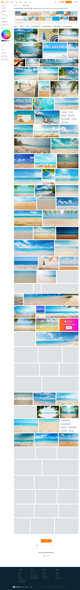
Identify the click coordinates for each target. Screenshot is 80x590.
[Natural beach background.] (67, 191)
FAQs (43, 571)
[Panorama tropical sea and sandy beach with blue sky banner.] (57, 339)
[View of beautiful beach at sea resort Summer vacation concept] (67, 161)
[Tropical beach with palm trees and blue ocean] (48, 412)
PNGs (28, 26)
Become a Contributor (46, 577)
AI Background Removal (22, 581)
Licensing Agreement (33, 571)
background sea (63, 427)
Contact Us (44, 573)
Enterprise (19, 575)
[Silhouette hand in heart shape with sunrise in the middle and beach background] (19, 62)
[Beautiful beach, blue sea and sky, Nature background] (26, 35)
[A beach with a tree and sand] (48, 177)
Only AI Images (5, 14)
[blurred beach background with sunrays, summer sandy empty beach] (46, 277)
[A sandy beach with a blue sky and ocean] (24, 439)
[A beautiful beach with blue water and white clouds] (46, 482)
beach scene (71, 112)
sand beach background (57, 26)
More (30, 2)
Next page (46, 540)
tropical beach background (46, 26)
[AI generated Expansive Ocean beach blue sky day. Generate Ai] (50, 355)
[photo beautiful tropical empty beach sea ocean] (24, 339)
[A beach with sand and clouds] (67, 203)
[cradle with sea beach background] (26, 89)
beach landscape (64, 430)
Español (57, 573)
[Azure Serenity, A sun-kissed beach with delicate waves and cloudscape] (67, 453)
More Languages (58, 578)
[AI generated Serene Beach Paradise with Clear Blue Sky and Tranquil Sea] (34, 248)
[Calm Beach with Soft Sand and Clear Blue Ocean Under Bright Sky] (67, 399)
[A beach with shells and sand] (18, 299)
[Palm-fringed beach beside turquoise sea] (25, 412)
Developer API (20, 578)
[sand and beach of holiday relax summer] (49, 426)
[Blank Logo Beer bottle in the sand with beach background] (49, 263)
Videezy (19, 574)
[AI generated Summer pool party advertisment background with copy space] (43, 104)
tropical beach (63, 115)
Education (19, 577)
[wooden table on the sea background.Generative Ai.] (46, 511)
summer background (64, 122)
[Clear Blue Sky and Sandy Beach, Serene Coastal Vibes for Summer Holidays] (26, 426)
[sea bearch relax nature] (23, 288)
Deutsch (57, 575)
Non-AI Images (5, 15)
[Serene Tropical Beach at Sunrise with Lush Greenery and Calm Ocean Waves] (60, 467)
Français (57, 577)
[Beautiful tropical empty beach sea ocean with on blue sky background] (70, 355)
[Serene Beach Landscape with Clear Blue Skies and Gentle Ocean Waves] (23, 104)
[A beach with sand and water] (40, 312)
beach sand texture (71, 115)
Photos (16, 2)
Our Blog (44, 575)
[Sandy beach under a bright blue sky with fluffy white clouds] (68, 263)
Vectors (12, 2)
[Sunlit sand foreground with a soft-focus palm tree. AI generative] (24, 325)
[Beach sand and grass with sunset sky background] (27, 384)
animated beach (64, 112)
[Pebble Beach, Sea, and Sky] (26, 263)
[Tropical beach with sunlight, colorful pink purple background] (49, 369)
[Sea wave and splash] (42, 526)
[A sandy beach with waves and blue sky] (68, 439)
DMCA (31, 573)
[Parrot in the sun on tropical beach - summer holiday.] (60, 288)
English (57, 571)
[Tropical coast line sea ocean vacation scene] (66, 104)
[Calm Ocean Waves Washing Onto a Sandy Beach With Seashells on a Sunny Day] (25, 203)
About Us (44, 574)
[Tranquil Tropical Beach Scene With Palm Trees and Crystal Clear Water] (59, 62)
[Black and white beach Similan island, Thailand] (68, 511)
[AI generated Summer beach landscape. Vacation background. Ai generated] (69, 131)
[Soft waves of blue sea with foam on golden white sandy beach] (23, 399)
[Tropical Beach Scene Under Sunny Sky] (67, 233)
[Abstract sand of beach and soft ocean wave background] (25, 277)
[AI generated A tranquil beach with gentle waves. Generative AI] (69, 369)
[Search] (74, 5)
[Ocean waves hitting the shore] (24, 511)
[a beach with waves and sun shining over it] (32, 62)
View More (73, 18)
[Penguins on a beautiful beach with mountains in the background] (47, 117)
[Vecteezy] (5, 2)
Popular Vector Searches (34, 575)
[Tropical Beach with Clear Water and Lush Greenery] (26, 369)
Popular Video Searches (34, 578)
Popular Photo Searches (34, 577)
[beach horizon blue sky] (44, 399)
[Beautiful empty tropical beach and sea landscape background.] (48, 73)
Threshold (3, 45)
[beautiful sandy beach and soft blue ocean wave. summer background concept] (46, 203)
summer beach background (35, 26)
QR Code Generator (21, 582)
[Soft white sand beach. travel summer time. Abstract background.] (55, 50)
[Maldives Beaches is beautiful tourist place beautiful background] (68, 73)
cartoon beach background (67, 26)
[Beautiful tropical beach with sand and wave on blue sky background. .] (44, 233)
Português (57, 574)
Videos (21, 2)
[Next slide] (77, 26)
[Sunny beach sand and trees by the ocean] (61, 312)
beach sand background (72, 427)
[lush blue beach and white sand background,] (46, 497)
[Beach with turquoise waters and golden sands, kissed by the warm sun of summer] (47, 325)
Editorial (25, 2)
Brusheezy (19, 571)
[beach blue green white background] (28, 177)
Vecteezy (19, 573)
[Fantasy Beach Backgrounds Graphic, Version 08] (66, 526)
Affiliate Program (33, 574)
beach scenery (71, 430)
